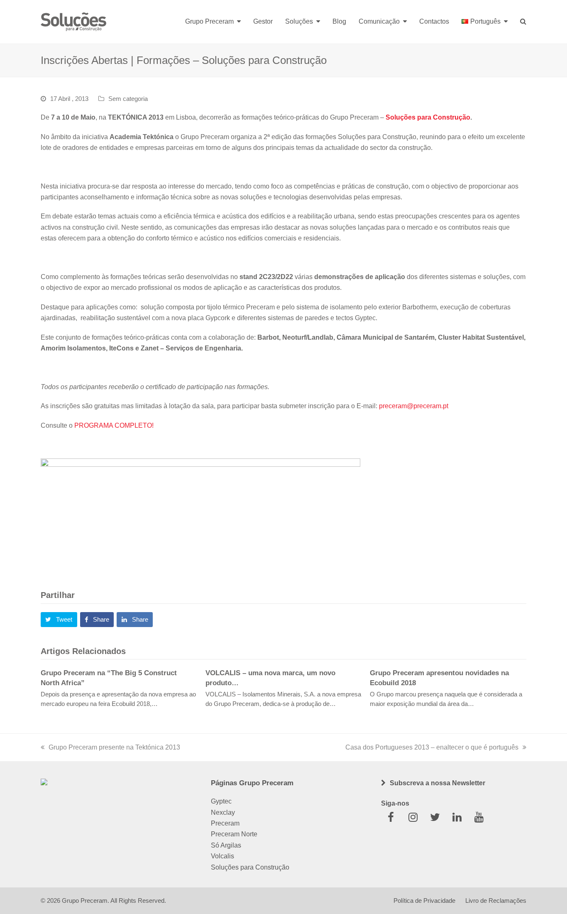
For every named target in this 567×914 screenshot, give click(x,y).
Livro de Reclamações (495, 900)
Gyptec (221, 801)
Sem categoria (128, 99)
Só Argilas (226, 845)
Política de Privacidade (424, 900)
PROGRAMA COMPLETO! (114, 425)
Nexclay (223, 812)
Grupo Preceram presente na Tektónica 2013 (114, 747)
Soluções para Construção (428, 117)
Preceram (225, 823)
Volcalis (222, 856)
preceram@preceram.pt (413, 405)
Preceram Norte (234, 834)
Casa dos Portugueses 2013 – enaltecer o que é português (431, 747)
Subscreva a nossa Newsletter (437, 783)
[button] (59, 619)
